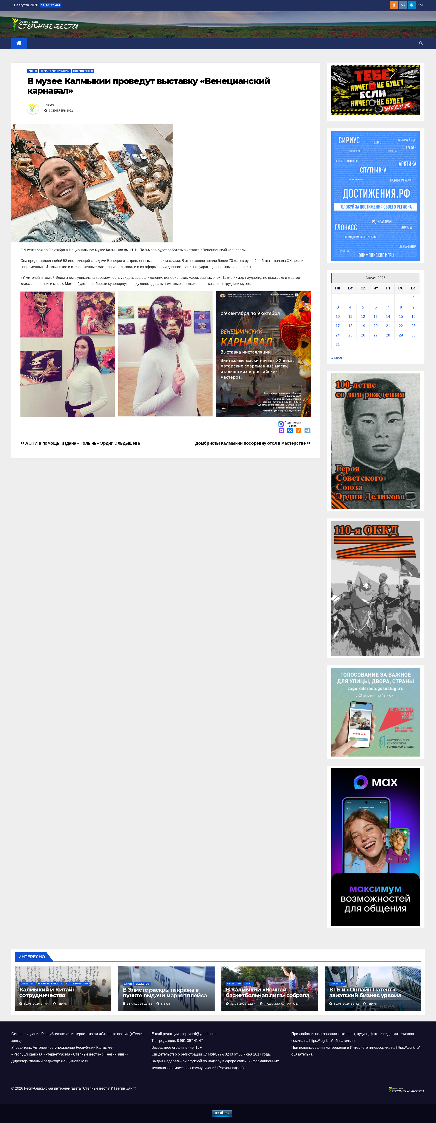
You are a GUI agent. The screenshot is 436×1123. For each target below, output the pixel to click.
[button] (421, 43)
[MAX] (281, 431)
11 (350, 317)
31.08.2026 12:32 (346, 1003)
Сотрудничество (77, 983)
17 (338, 326)
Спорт (249, 983)
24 (338, 335)
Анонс (33, 71)
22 (401, 326)
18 (350, 326)
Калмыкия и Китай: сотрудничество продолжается (46, 995)
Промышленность (50, 983)
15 (401, 317)
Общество (27, 983)
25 (350, 335)
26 (363, 335)
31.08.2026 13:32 (139, 1003)
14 (388, 317)
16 (413, 317)
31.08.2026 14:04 (36, 1003)
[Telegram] (307, 431)
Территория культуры (55, 71)
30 (413, 335)
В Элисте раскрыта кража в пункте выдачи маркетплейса (165, 992)
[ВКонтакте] (290, 431)
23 (413, 326)
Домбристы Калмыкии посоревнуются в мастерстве (251, 443)
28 (388, 335)
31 (338, 344)
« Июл (336, 358)
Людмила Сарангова (282, 1003)
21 (388, 326)
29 (401, 335)
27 (376, 335)
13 (376, 317)
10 (338, 317)
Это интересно (83, 71)
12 (363, 317)
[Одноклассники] (298, 431)
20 (376, 326)
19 (363, 326)
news (49, 105)
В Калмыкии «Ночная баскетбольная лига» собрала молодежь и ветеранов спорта (269, 995)
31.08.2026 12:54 (243, 1003)
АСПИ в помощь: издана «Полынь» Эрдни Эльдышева (82, 443)
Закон (128, 984)
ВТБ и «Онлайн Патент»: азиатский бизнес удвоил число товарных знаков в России (365, 998)
